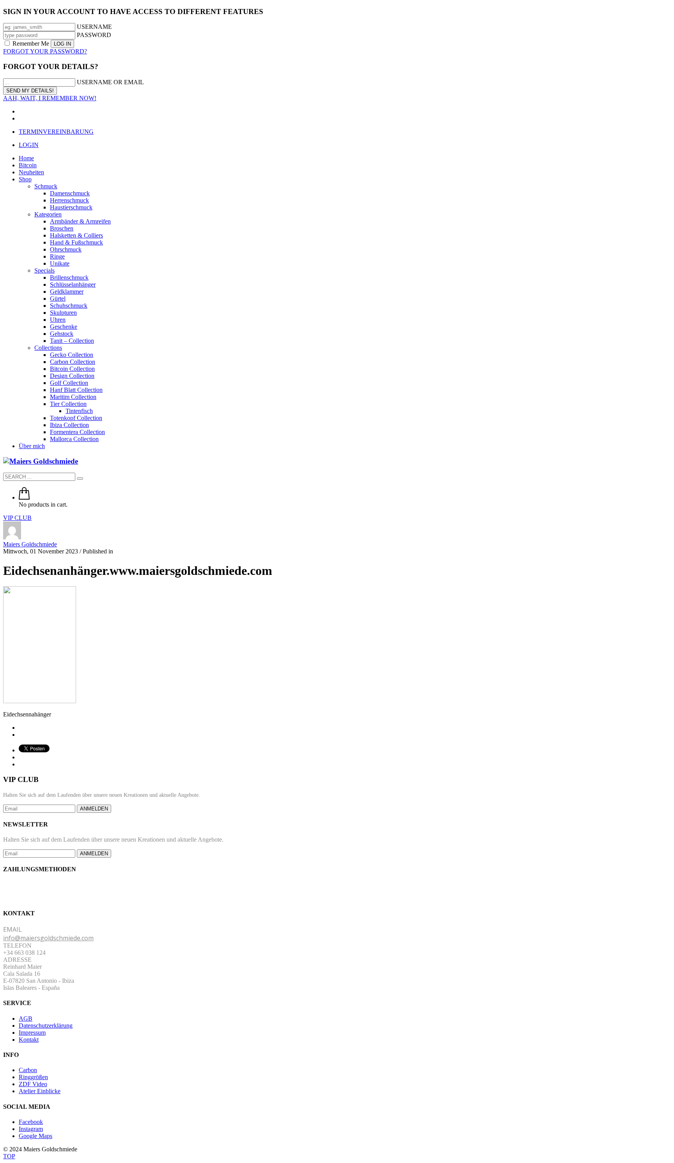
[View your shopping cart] (24, 497)
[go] (80, 478)
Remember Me (31, 43)
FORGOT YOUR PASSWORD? (45, 51)
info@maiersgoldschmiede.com (48, 938)
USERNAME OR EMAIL (110, 82)
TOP (9, 1156)
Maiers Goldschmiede (30, 544)
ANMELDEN (94, 809)
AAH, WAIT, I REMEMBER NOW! (49, 98)
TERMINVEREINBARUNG (56, 131)
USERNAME (94, 26)
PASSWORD (94, 35)
